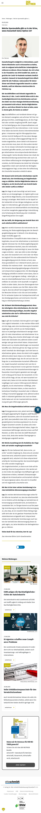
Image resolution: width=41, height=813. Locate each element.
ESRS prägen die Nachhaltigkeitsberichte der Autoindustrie (20, 589)
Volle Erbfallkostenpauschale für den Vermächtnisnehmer (20, 686)
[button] (3, 809)
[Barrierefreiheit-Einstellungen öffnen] (38, 410)
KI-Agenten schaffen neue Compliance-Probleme (20, 637)
